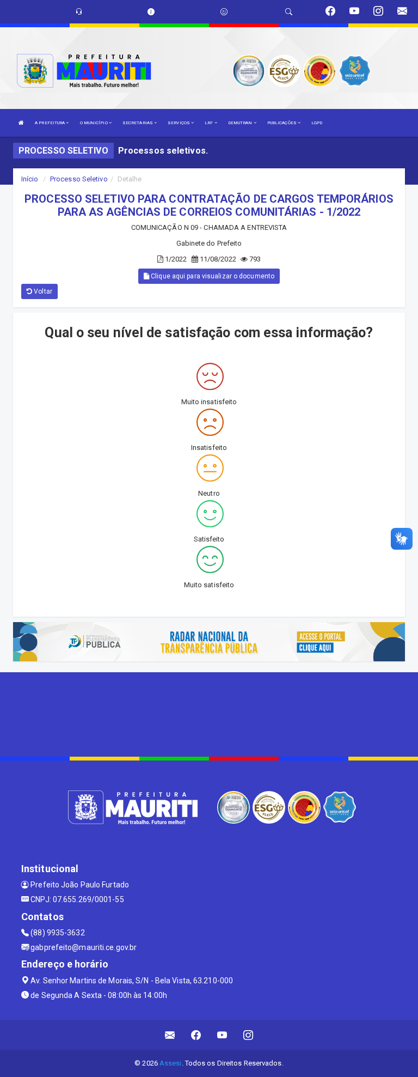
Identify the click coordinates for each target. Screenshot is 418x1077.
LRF (209, 122)
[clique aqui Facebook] (196, 1034)
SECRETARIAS (138, 122)
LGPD (316, 122)
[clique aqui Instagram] (248, 1034)
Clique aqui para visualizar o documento (211, 276)
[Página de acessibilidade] (224, 12)
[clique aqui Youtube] (222, 1034)
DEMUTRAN (241, 122)
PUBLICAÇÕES (282, 122)
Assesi (170, 1063)
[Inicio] (21, 123)
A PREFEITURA (50, 122)
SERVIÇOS (179, 122)
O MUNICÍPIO (94, 122)
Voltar (42, 291)
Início (30, 179)
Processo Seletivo (79, 179)
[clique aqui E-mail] (170, 1034)
